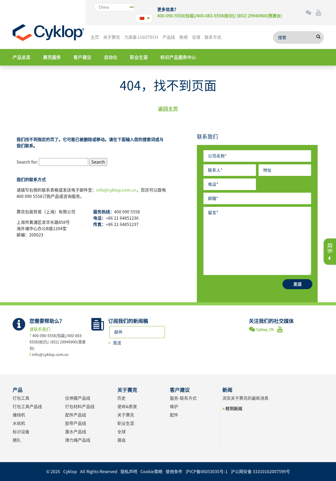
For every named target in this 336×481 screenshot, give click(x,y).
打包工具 (21, 398)
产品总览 (21, 57)
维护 (174, 406)
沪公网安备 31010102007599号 (260, 471)
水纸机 (19, 423)
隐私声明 (128, 471)
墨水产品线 (75, 432)
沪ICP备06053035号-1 (207, 471)
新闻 (183, 37)
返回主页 (168, 108)
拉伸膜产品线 (77, 398)
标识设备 (21, 432)
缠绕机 (19, 415)
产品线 (168, 37)
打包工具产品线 (27, 406)
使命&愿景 (127, 406)
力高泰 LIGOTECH (141, 37)
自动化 (110, 57)
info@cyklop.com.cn (116, 190)
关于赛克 (111, 37)
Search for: (27, 162)
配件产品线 (75, 415)
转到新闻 (233, 409)
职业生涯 (139, 57)
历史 (121, 398)
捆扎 (17, 440)
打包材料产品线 (79, 406)
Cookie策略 (151, 471)
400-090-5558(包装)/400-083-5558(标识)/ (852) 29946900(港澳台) (219, 16)
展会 (121, 440)
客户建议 (82, 57)
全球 (196, 37)
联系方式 (212, 37)
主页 (95, 37)
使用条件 (174, 471)
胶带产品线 (75, 423)
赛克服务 (52, 57)
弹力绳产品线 (77, 440)
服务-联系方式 (183, 398)
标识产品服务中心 (178, 57)
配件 (174, 415)
